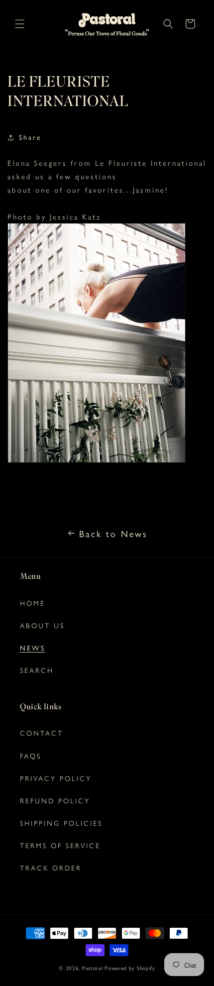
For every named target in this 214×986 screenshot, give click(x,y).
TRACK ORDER (51, 868)
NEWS (32, 648)
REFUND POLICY (55, 800)
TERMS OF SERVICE (60, 845)
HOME (32, 603)
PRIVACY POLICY (56, 778)
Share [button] (30, 137)
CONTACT (41, 733)
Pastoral (92, 968)
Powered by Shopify (130, 968)
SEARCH (37, 670)
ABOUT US (42, 625)
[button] (20, 24)
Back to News (113, 533)
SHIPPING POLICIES (61, 823)
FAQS (30, 756)
